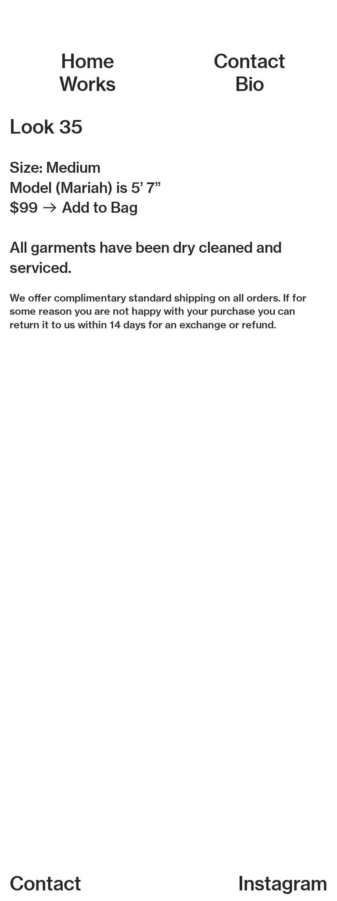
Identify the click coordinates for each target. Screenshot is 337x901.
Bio (249, 84)
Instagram (282, 883)
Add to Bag (100, 207)
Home (87, 61)
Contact (249, 61)
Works (87, 84)
